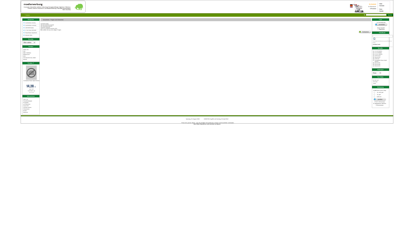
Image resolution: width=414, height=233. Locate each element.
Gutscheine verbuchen (45, 27)
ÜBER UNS (26, 49)
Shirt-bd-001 (377, 62)
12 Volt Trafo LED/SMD (30, 30)
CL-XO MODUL (378, 51)
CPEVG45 (377, 58)
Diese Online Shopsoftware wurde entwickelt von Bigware (207, 124)
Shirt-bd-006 (377, 64)
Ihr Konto (382, 5)
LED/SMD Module (29, 27)
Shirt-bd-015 (377, 65)
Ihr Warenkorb (372, 4)
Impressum (25, 112)
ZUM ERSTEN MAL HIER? (29, 57)
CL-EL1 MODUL (379, 54)
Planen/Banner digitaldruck (31, 32)
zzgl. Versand (31, 92)
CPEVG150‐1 (378, 55)
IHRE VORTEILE (27, 53)
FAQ (24, 51)
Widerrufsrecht (26, 109)
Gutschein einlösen (27, 107)
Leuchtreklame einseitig (30, 22)
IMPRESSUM (26, 54)
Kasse (381, 9)
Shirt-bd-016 (377, 57)
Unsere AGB (26, 105)
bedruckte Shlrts (28, 35)
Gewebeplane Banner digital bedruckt (31, 80)
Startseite (27, 15)
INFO (24, 56)
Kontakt (381, 11)
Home (381, 3)
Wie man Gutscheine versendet (47, 24)
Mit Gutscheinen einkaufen (46, 26)
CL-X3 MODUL (378, 52)
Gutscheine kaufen (45, 23)
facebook (25, 59)
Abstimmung (381, 101)
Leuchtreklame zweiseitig (30, 25)
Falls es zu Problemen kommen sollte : (49, 28)
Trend (376, 101)
